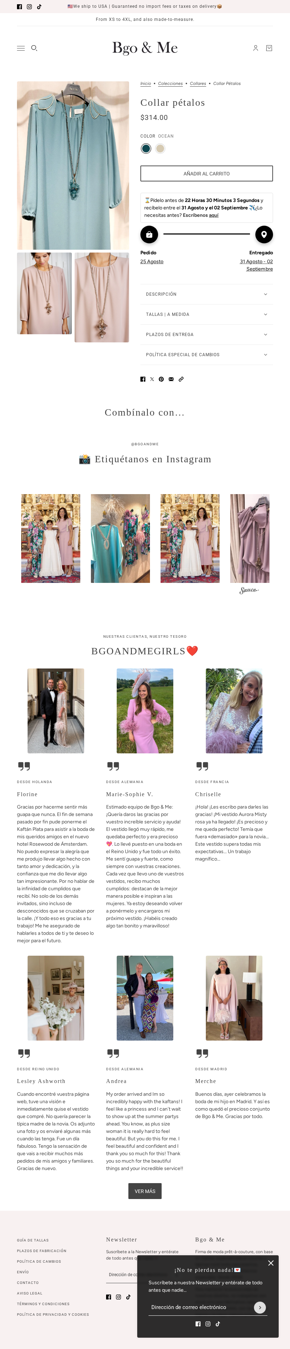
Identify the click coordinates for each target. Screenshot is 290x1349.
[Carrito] (269, 48)
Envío (23, 1272)
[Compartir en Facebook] (143, 379)
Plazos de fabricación (41, 1251)
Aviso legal (29, 1293)
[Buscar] (34, 48)
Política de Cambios (39, 1261)
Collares (198, 83)
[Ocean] (146, 148)
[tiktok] (39, 7)
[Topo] (160, 148)
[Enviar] (260, 1308)
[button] (181, 379)
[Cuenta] (256, 48)
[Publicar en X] (152, 379)
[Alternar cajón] (21, 48)
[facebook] (19, 7)
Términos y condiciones (43, 1304)
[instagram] (29, 7)
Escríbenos (201, 215)
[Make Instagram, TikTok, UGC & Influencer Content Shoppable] (249, 592)
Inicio (145, 83)
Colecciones (170, 83)
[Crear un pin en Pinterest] (161, 379)
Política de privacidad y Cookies (53, 1314)
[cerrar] (270, 1263)
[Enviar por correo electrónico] (171, 379)
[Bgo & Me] (145, 48)
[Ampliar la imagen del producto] (73, 165)
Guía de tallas (33, 1240)
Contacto (28, 1283)
